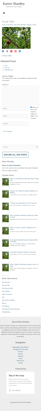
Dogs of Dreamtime (14, 165)
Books (20, 354)
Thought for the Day (20, 349)
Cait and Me (5, 285)
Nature (4, 303)
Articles (20, 356)
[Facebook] (3, 51)
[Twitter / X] (7, 51)
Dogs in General (7, 294)
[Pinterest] (11, 51)
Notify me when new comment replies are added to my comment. (34, 112)
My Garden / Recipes (8, 300)
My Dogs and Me (7, 288)
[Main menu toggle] (4, 13)
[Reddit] (15, 51)
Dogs (20, 358)
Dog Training (6, 291)
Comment (5, 85)
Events (20, 352)
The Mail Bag (6, 312)
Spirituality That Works (20, 347)
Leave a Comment (7, 25)
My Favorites (6, 282)
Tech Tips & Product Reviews (11, 309)
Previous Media (6, 56)
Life (3, 297)
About (20, 363)
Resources (20, 361)
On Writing (5, 306)
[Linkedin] (20, 51)
